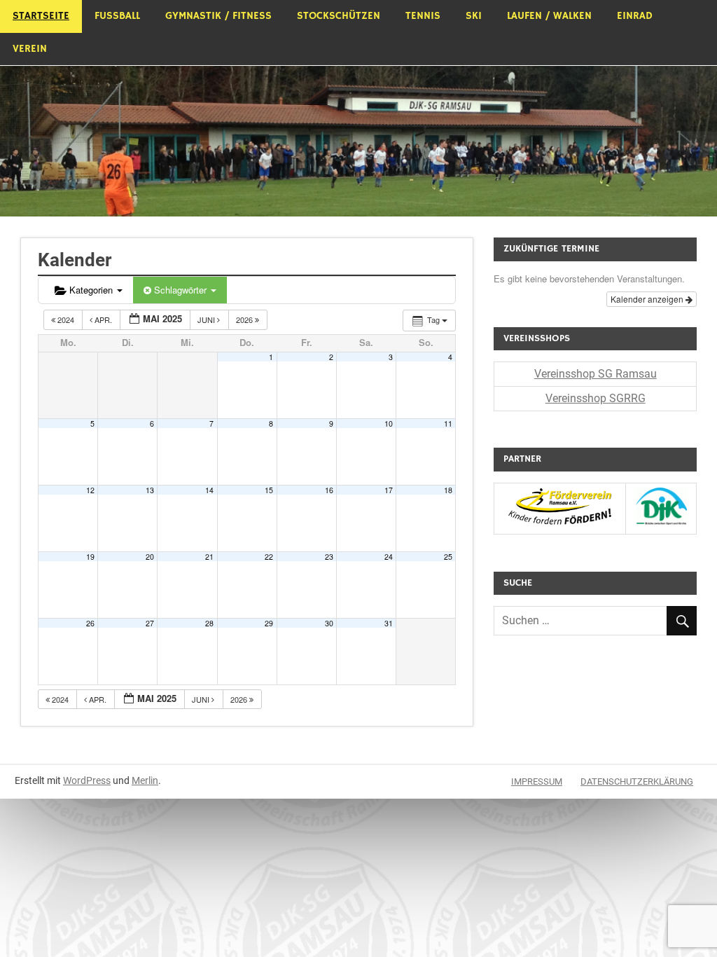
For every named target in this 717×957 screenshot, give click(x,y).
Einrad (635, 15)
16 (329, 490)
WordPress (87, 780)
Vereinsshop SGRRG (595, 398)
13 (150, 490)
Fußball (117, 15)
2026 (245, 319)
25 (448, 556)
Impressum (536, 781)
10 (388, 423)
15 (269, 490)
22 (269, 556)
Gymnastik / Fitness (218, 15)
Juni (207, 319)
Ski (474, 15)
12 (90, 490)
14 (209, 490)
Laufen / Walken (549, 15)
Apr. (103, 319)
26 (90, 623)
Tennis (422, 15)
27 (150, 623)
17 (388, 490)
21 (209, 556)
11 (448, 423)
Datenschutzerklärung (636, 781)
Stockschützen (338, 15)
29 (269, 623)
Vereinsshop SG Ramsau (595, 373)
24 (388, 556)
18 (448, 490)
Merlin (145, 780)
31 (388, 623)
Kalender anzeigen (648, 299)
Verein (30, 48)
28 (209, 623)
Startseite (41, 15)
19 (90, 556)
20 (150, 556)
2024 (65, 319)
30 (329, 623)
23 (329, 556)
